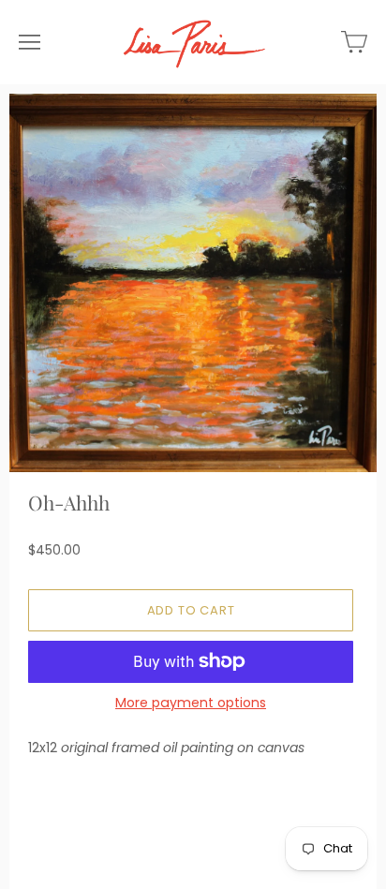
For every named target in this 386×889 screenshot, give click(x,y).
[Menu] (29, 42)
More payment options (190, 702)
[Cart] (354, 42)
